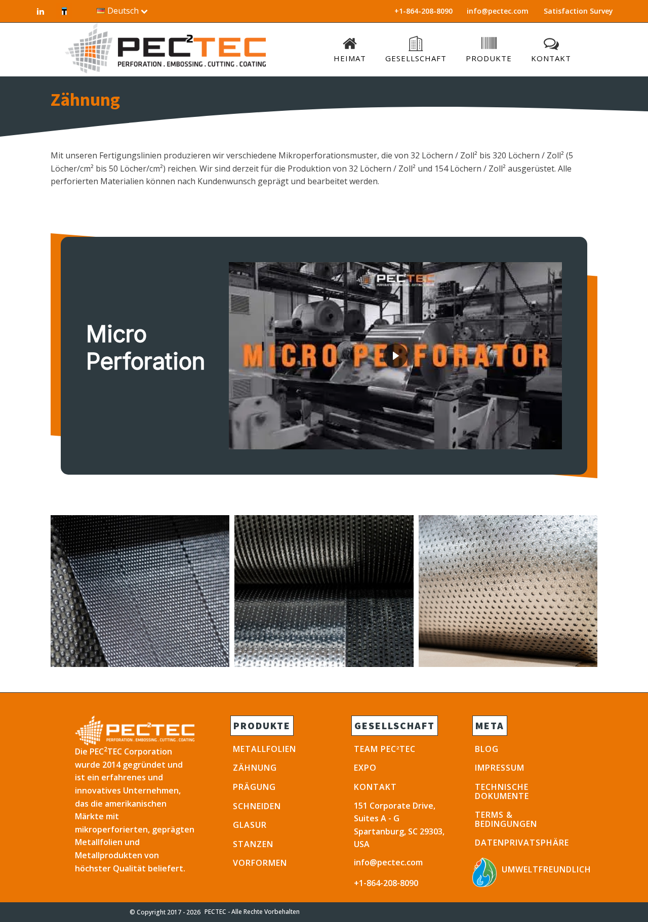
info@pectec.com (498, 11)
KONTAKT (375, 786)
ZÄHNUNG (255, 767)
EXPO (365, 767)
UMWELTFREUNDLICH (546, 869)
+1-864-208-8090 (386, 883)
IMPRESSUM (499, 767)
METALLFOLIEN (264, 749)
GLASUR (250, 824)
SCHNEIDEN (257, 806)
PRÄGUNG (254, 786)
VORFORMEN (260, 862)
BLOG (487, 749)
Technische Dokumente (502, 791)
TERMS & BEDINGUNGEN (506, 819)
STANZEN (253, 844)
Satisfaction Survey (578, 11)
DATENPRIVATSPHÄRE (522, 842)
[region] (324, 355)
